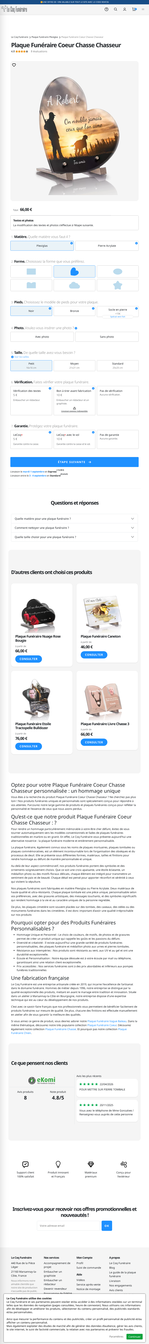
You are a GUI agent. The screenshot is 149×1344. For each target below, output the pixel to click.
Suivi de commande (88, 1267)
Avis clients (116, 1290)
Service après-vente (88, 1284)
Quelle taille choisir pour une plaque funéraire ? (45, 537)
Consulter (29, 659)
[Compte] (124, 9)
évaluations (29, 51)
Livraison (114, 1281)
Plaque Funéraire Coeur (101, 1025)
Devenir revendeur (55, 1288)
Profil (79, 1263)
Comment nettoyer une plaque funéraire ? (42, 527)
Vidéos (80, 1280)
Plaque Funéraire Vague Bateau (106, 1021)
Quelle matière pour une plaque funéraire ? (43, 518)
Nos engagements (120, 1285)
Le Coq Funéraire (119, 1263)
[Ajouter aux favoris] (14, 65)
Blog (112, 1267)
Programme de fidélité (58, 1293)
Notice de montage (88, 1289)
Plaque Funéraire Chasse (60, 1029)
